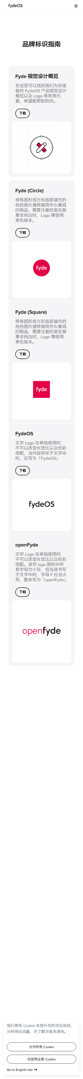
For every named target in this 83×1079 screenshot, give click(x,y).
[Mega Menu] (74, 6)
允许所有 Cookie (41, 1046)
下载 (22, 113)
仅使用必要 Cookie (41, 1059)
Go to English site (20, 1069)
